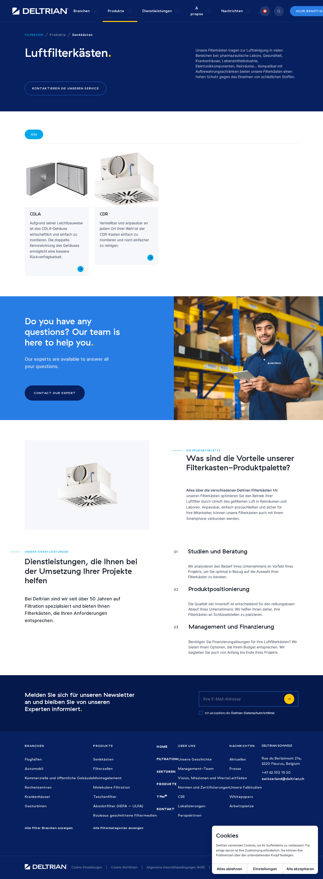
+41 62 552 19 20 (276, 772)
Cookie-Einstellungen (86, 867)
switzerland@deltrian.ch (283, 779)
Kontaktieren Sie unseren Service (65, 88)
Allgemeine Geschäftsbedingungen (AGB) (176, 867)
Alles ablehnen (229, 869)
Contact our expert (55, 393)
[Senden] (289, 699)
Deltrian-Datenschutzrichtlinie (253, 713)
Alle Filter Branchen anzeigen (49, 828)
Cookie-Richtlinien (124, 867)
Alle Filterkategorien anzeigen (118, 828)
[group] (85, 11)
